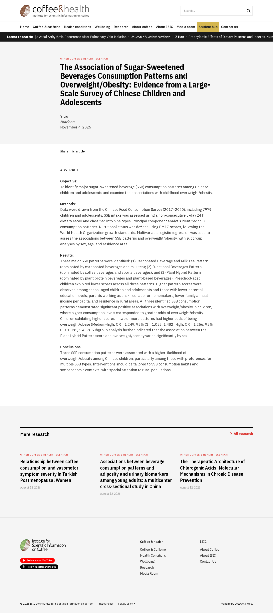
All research (243, 434)
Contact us (229, 27)
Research (121, 27)
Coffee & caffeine (46, 27)
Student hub (208, 27)
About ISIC (164, 27)
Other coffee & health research (84, 58)
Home (24, 27)
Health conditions (77, 27)
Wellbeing (102, 27)
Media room (186, 27)
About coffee (142, 27)
